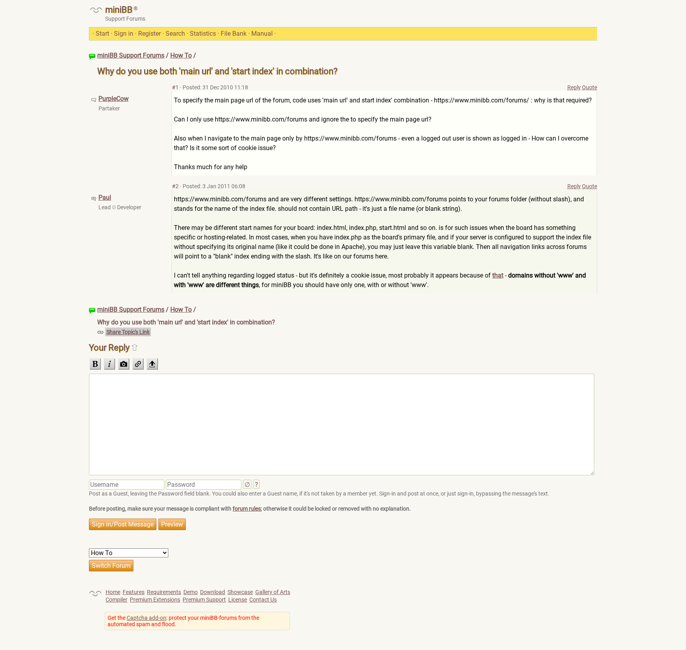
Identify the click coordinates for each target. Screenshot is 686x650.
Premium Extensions (155, 599)
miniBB (119, 10)
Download (212, 592)
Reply (574, 87)
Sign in (123, 33)
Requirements (164, 592)
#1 (175, 87)
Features (134, 592)
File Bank (234, 33)
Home (113, 592)
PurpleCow (113, 98)
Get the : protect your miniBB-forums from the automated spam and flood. (183, 621)
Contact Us (263, 599)
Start (102, 33)
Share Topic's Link (128, 332)
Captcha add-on (146, 618)
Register (149, 33)
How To (181, 55)
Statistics (203, 33)
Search (175, 33)
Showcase (240, 592)
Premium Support (204, 599)
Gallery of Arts (272, 592)
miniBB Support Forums (130, 55)
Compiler (116, 599)
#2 (175, 186)
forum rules (247, 508)
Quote (589, 87)
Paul (104, 197)
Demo (190, 592)
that (497, 275)
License (237, 599)
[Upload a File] (152, 364)
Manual (262, 33)
